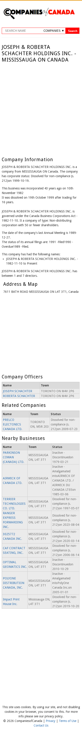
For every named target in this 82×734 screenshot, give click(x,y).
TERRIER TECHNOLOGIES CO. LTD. (14, 503)
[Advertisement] (41, 106)
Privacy (51, 721)
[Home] (39, 18)
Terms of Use (68, 721)
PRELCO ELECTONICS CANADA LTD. (12, 424)
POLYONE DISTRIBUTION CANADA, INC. (13, 583)
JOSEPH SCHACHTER (17, 391)
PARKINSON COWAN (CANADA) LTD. (13, 457)
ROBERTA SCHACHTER (19, 396)
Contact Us (41, 725)
